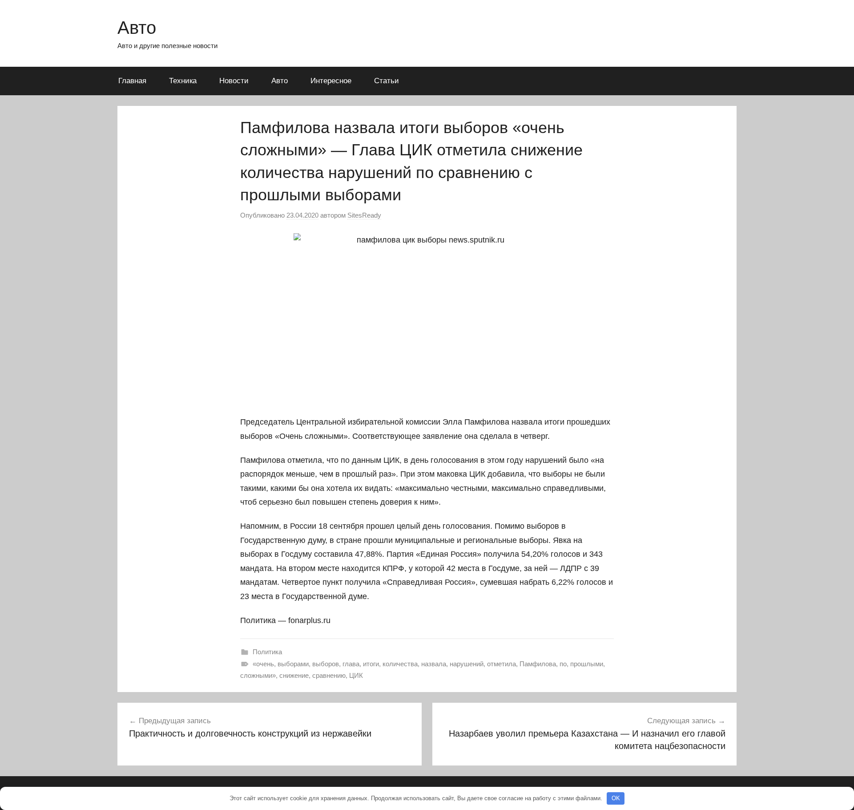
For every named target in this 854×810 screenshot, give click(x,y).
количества (400, 664)
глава (350, 664)
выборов (325, 664)
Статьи (386, 81)
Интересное (330, 81)
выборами (293, 664)
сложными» (258, 675)
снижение (294, 675)
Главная (132, 81)
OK (616, 798)
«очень (263, 664)
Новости (234, 81)
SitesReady (364, 215)
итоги (371, 664)
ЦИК (356, 675)
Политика (267, 652)
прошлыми (586, 664)
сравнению (329, 675)
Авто (136, 27)
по (563, 664)
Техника (183, 81)
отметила (501, 664)
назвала (433, 664)
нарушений (466, 664)
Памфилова (538, 664)
